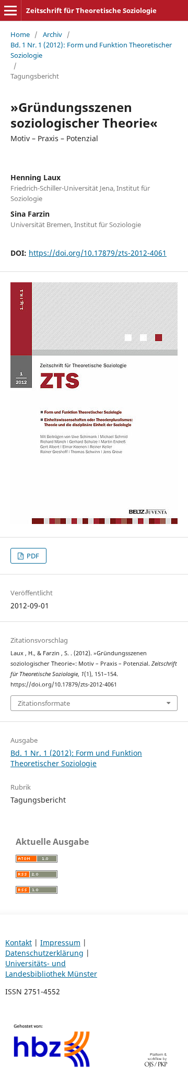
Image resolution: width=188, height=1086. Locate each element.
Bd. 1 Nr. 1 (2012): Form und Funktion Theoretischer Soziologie (91, 50)
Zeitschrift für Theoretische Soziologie (91, 10)
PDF (32, 555)
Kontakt (18, 942)
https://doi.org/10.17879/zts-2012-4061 (98, 253)
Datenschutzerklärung (44, 953)
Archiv (52, 34)
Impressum (60, 942)
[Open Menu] (10, 10)
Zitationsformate (44, 703)
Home (20, 34)
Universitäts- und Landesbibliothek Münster (51, 968)
